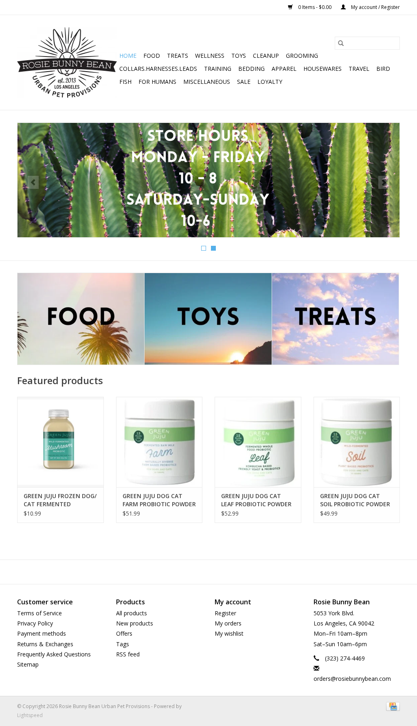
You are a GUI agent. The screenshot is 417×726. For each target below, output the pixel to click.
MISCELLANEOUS (206, 81)
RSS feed (128, 654)
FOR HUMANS (157, 81)
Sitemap (28, 664)
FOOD (151, 55)
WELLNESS (209, 55)
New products (134, 623)
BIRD (383, 68)
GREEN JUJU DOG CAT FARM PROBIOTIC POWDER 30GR (159, 500)
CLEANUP (266, 55)
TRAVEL (359, 68)
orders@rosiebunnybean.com (352, 678)
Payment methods (41, 633)
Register (225, 613)
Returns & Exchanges (45, 644)
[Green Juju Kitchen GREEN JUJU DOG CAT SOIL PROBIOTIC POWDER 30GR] (357, 442)
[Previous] (33, 182)
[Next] (383, 182)
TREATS (177, 55)
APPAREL (284, 68)
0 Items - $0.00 (315, 7)
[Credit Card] (391, 706)
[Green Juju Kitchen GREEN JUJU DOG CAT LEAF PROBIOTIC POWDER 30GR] (258, 442)
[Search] (341, 43)
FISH (125, 81)
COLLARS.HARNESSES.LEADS (158, 68)
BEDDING (251, 68)
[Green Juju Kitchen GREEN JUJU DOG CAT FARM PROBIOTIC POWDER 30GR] (159, 442)
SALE (243, 81)
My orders (228, 623)
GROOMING (302, 55)
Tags (122, 644)
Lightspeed (30, 715)
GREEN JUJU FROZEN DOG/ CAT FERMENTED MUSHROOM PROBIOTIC (60, 500)
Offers (124, 633)
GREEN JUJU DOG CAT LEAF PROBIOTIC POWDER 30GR (256, 500)
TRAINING (217, 68)
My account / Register (375, 7)
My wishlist (229, 633)
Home (127, 55)
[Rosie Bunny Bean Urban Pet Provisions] (67, 62)
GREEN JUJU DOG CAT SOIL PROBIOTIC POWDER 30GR (355, 500)
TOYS (238, 55)
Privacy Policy (35, 623)
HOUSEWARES (322, 68)
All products (131, 613)
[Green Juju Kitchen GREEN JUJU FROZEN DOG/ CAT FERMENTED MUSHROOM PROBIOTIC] (60, 442)
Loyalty (269, 81)
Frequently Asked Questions (54, 654)
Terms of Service (39, 613)
